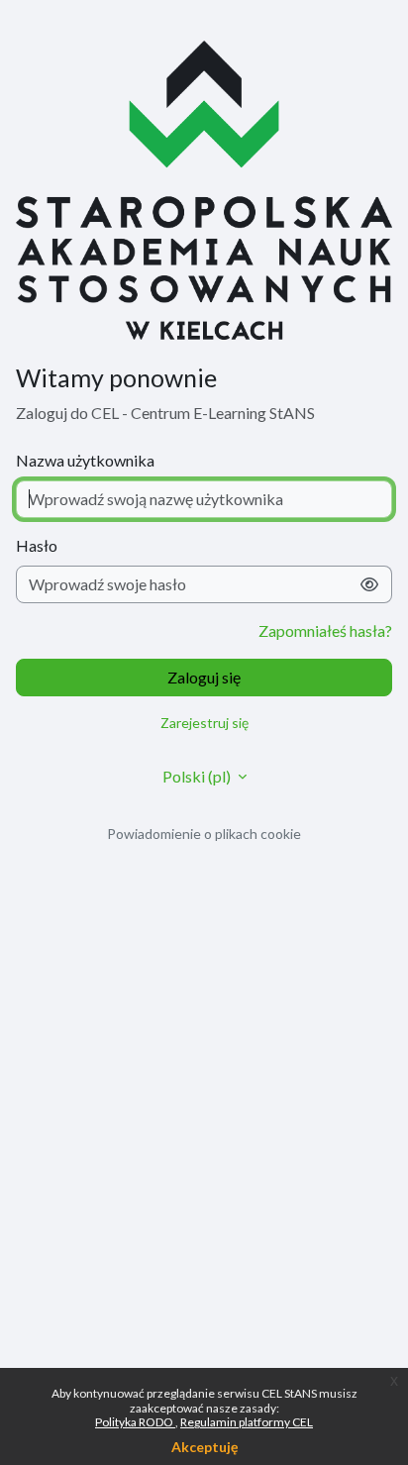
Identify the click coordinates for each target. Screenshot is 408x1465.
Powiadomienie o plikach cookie (204, 833)
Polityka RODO (135, 1421)
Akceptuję (204, 1446)
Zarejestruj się (204, 722)
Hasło (36, 545)
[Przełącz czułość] (370, 584)
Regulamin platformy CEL (246, 1421)
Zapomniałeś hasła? (325, 630)
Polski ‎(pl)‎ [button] (198, 776)
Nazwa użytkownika (85, 460)
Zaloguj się (204, 677)
